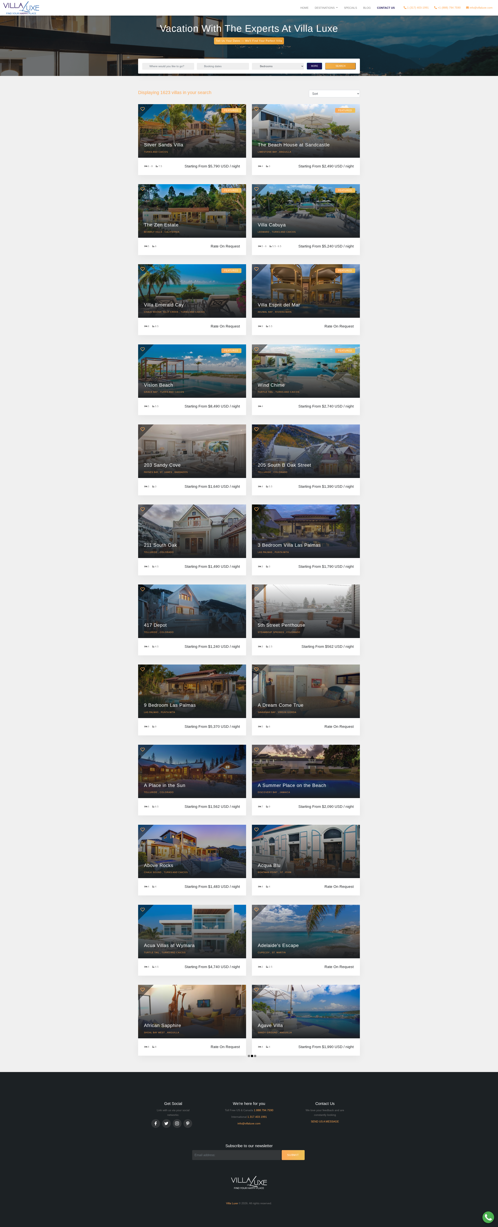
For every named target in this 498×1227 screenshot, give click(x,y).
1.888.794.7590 (263, 1110)
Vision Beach (158, 385)
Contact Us (386, 7)
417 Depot (155, 625)
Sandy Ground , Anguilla (275, 1032)
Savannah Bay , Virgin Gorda (277, 712)
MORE (314, 66)
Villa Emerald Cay (164, 304)
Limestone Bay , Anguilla (274, 152)
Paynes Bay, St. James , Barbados (166, 472)
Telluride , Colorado (273, 472)
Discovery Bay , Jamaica (274, 792)
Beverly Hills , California (161, 232)
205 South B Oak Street (284, 465)
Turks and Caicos (156, 152)
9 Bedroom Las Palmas (170, 705)
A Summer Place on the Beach (292, 785)
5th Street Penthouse (281, 625)
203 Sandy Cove (162, 465)
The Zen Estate (161, 224)
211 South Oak (160, 545)
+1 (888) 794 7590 (449, 7)
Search (340, 66)
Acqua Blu (269, 865)
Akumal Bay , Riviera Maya (275, 312)
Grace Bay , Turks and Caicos (164, 392)
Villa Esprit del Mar (279, 304)
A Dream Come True (280, 705)
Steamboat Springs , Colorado (279, 632)
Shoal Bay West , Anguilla (161, 1032)
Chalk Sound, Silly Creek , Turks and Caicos (174, 312)
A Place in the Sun (164, 785)
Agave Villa (270, 1025)
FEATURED (231, 110)
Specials (350, 7)
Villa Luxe (232, 1203)
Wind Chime (271, 385)
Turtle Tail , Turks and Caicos (278, 392)
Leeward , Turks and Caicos (277, 232)
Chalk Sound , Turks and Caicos (166, 872)
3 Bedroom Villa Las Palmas (289, 545)
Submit (293, 1155)
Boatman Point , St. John (274, 872)
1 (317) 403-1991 (417, 7)
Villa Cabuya (272, 224)
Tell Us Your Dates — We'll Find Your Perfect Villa (249, 41)
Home (304, 7)
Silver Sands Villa (163, 144)
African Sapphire (162, 1025)
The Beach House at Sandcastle (294, 144)
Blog (367, 7)
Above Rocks (158, 865)
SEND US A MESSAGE (325, 1121)
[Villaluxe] (21, 8)
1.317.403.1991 (257, 1116)
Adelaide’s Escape (278, 945)
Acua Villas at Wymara (169, 945)
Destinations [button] (325, 7)
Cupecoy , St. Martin (272, 952)
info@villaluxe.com (481, 7)
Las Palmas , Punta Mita (273, 552)
